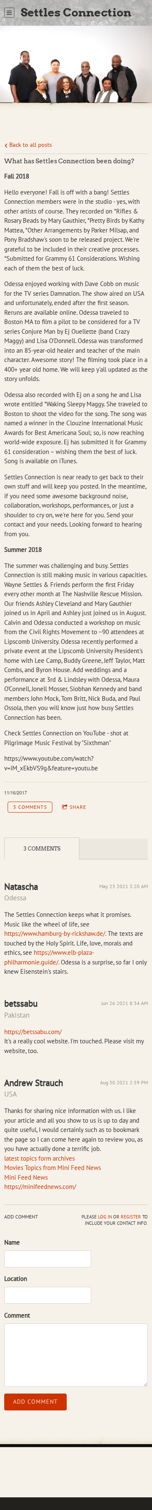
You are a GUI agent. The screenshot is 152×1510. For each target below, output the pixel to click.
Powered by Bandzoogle (76, 1479)
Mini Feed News (26, 1177)
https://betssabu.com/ (33, 1032)
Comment (17, 1315)
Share (78, 807)
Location (15, 1279)
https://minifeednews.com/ (40, 1187)
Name (12, 1242)
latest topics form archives (39, 1158)
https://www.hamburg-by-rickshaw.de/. (55, 933)
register (131, 1217)
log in (105, 1217)
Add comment (35, 1401)
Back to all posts (30, 145)
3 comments (30, 807)
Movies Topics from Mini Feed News (52, 1168)
